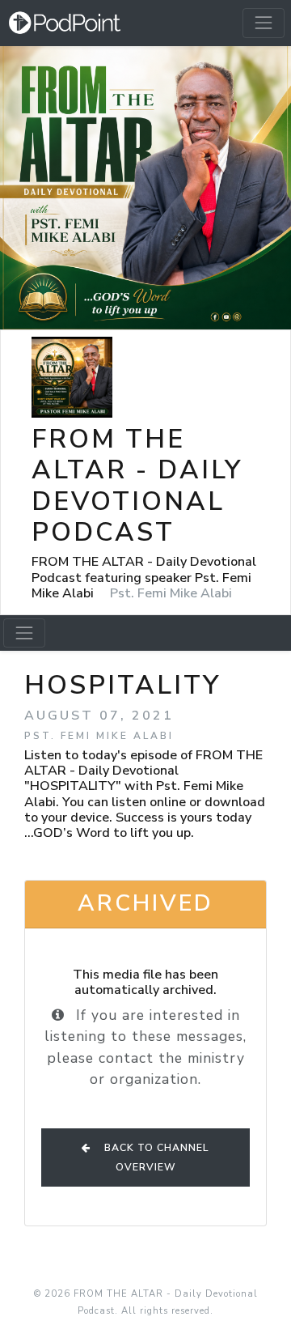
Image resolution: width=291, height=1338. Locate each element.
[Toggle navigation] (263, 22)
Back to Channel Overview (155, 1157)
